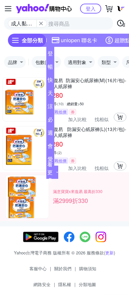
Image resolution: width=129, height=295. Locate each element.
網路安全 (42, 284)
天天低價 (50, 94)
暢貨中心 (50, 68)
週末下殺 (50, 134)
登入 (91, 8)
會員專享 (50, 147)
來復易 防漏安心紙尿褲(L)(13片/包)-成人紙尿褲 (87, 132)
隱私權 (64, 284)
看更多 (50, 172)
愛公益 (50, 160)
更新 (109, 252)
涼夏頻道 (50, 107)
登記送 (50, 54)
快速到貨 (50, 81)
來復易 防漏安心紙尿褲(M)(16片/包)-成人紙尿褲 (87, 83)
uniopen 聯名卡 (79, 40)
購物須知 (87, 268)
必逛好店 (50, 120)
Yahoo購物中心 (44, 8)
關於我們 (62, 268)
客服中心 (38, 268)
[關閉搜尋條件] (41, 23)
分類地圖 (87, 284)
